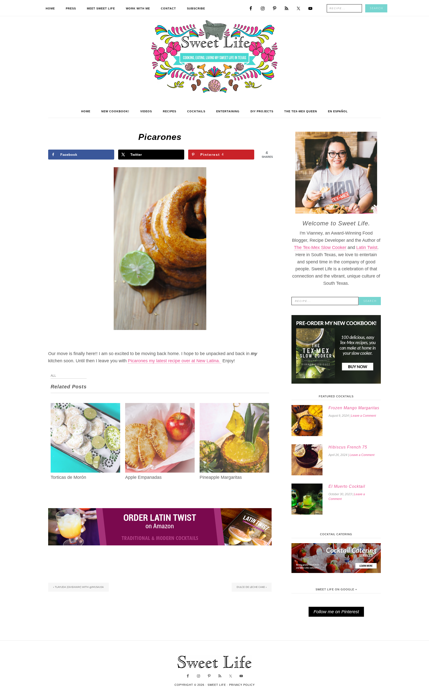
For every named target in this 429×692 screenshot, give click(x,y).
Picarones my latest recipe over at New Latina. (174, 360)
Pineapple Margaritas (221, 477)
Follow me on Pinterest (336, 611)
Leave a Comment (363, 415)
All (53, 375)
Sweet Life (215, 57)
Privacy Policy (242, 684)
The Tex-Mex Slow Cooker (320, 247)
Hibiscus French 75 (347, 447)
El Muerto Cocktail (346, 486)
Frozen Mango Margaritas (353, 408)
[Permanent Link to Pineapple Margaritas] (234, 406)
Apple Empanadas (143, 477)
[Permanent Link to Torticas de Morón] (85, 406)
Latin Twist (366, 247)
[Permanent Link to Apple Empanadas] (160, 406)
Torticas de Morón (68, 477)
